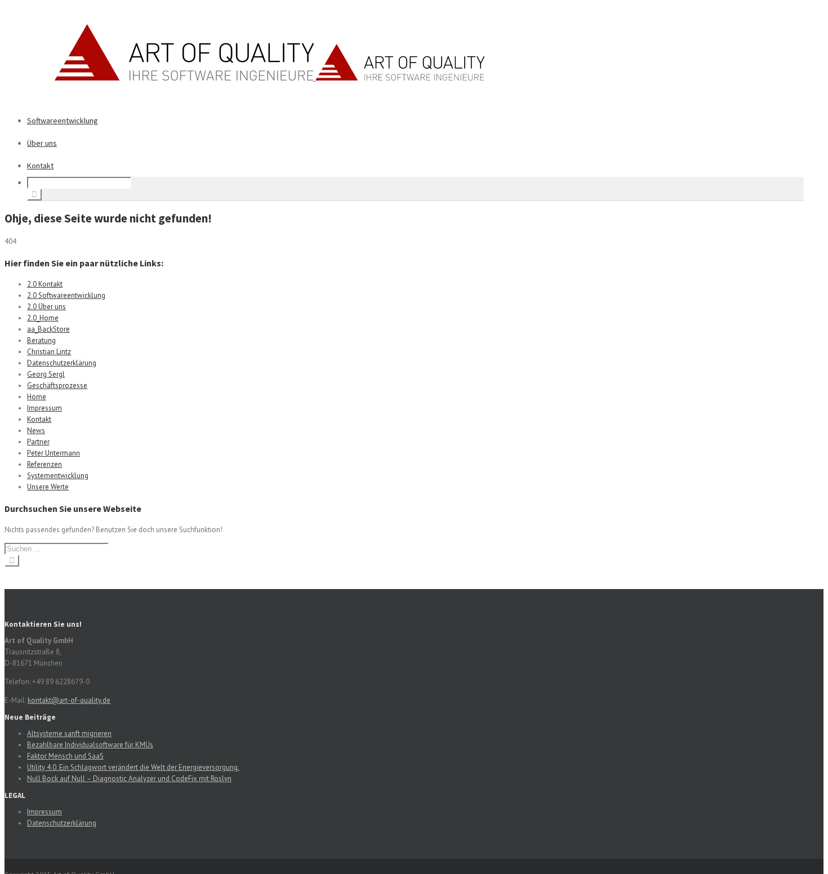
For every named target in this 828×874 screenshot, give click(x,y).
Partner (38, 442)
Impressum (44, 408)
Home (36, 397)
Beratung (41, 340)
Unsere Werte (48, 487)
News (36, 430)
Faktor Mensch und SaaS (65, 756)
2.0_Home (43, 318)
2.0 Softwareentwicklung (66, 295)
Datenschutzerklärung (61, 363)
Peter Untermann (53, 453)
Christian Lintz (49, 351)
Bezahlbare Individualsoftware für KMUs (90, 745)
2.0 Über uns (46, 306)
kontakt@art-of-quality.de (69, 700)
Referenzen (44, 464)
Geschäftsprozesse (57, 385)
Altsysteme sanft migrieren (69, 733)
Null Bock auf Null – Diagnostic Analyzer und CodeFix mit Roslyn (129, 778)
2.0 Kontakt (45, 284)
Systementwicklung (57, 475)
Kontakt (40, 165)
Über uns (42, 143)
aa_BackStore (48, 329)
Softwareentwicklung (62, 120)
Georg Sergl (46, 374)
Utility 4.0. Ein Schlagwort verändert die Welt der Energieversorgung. (133, 767)
